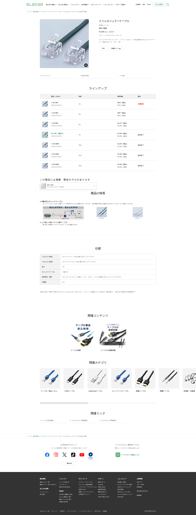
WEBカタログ (82, 489)
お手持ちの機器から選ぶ (66, 494)
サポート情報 (120, 4)
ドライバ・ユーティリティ (86, 482)
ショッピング (107, 4)
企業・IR (139, 482)
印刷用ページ (115, 48)
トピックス (74, 4)
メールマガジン (102, 494)
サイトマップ (54, 511)
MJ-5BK (55, 123)
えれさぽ (100, 484)
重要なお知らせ (102, 492)
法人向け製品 (62, 4)
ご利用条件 (62, 511)
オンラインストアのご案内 (124, 484)
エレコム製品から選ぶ (65, 497)
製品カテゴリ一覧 (45, 482)
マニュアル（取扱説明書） (86, 484)
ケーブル (43, 11)
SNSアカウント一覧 (44, 511)
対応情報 (85, 4)
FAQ (103, 48)
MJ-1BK (55, 102)
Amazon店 (120, 497)
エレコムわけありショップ (124, 494)
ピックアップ (63, 484)
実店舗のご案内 (121, 482)
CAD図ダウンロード (84, 494)
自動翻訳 (105, 511)
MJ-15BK (56, 154)
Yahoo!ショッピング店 (123, 492)
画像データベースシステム (86, 492)
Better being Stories (64, 487)
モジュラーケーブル (54, 11)
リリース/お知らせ (64, 482)
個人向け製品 (50, 4)
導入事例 (42, 494)
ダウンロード (95, 4)
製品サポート (101, 482)
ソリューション (44, 492)
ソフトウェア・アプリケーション (88, 487)
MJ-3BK (55, 113)
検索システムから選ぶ (65, 499)
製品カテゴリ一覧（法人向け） (48, 484)
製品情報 (36, 11)
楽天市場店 (120, 489)
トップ (29, 11)
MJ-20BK (56, 164)
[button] (62, 479)
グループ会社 (140, 484)
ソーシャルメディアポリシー (85, 511)
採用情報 (139, 487)
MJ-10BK (56, 144)
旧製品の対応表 (63, 501)
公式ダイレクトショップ (124, 487)
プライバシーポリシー (72, 511)
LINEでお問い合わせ (103, 497)
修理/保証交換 (102, 489)
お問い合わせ (101, 487)
